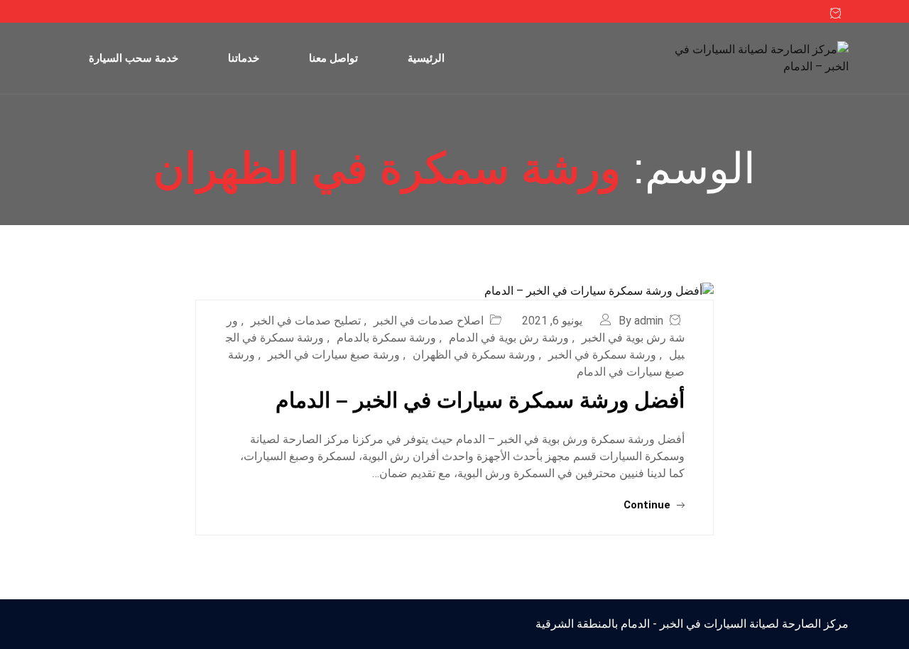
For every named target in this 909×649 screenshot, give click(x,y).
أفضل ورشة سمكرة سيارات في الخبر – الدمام (480, 400)
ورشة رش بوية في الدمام (509, 337)
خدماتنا (243, 58)
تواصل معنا (333, 58)
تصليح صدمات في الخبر (306, 320)
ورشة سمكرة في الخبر (602, 354)
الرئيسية (426, 58)
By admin (641, 320)
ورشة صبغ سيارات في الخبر (334, 354)
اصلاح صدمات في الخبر (429, 320)
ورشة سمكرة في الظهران (474, 354)
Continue (648, 504)
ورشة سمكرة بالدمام (386, 337)
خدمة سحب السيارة (133, 58)
